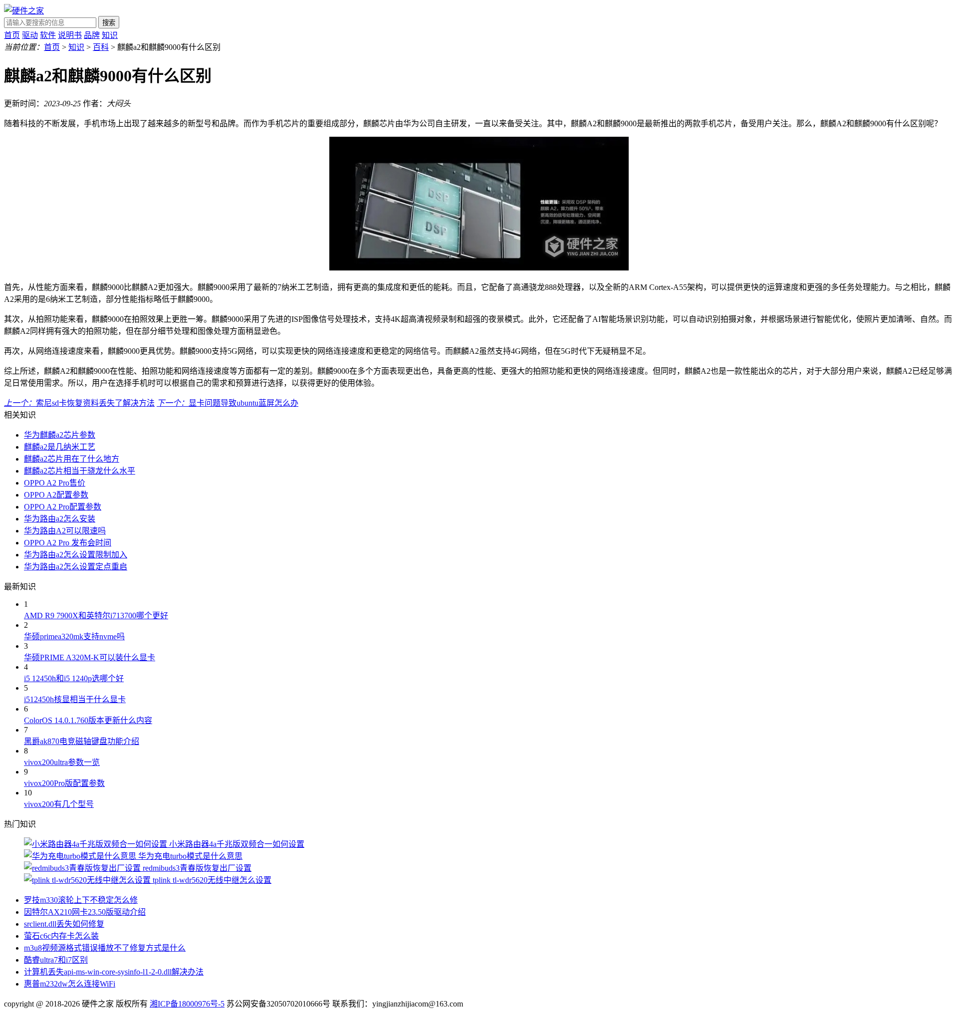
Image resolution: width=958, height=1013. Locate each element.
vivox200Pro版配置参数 (64, 783)
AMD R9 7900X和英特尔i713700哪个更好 (96, 615)
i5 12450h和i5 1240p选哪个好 (74, 678)
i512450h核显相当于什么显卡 (75, 699)
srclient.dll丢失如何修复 (64, 924)
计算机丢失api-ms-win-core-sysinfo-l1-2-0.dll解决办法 (114, 972)
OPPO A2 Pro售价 (54, 483)
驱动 (30, 35)
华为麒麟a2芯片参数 (59, 435)
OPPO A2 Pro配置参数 (62, 507)
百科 (101, 47)
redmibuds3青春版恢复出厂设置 (197, 868)
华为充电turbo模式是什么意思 (190, 856)
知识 (110, 35)
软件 (48, 35)
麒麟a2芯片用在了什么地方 (71, 459)
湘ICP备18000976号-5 (187, 1004)
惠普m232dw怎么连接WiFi (69, 984)
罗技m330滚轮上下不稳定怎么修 (81, 900)
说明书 (70, 35)
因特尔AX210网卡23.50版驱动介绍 (85, 912)
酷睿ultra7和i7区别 (56, 960)
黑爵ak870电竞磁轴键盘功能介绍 (81, 741)
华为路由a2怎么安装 (59, 518)
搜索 (108, 22)
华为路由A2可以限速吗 (65, 530)
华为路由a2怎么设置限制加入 (75, 554)
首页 (12, 35)
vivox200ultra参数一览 (62, 762)
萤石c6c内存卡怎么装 (61, 936)
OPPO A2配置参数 (56, 495)
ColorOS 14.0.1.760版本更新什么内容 (88, 720)
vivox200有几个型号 (59, 804)
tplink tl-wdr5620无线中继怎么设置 (212, 880)
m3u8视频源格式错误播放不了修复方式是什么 (105, 948)
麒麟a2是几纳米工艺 (59, 447)
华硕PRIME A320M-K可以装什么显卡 (89, 657)
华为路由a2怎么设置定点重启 (75, 566)
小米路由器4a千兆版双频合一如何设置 (236, 844)
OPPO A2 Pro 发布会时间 (67, 542)
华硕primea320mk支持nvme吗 (74, 636)
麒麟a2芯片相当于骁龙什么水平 (79, 471)
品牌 (92, 35)
